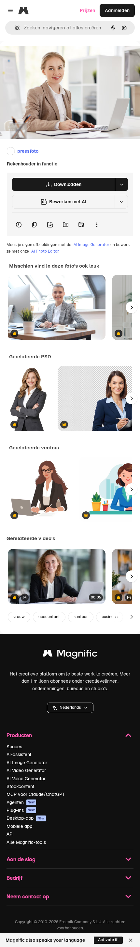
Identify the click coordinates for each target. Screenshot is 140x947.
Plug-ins (21, 810)
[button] (70, 708)
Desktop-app (26, 818)
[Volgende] (131, 307)
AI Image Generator (91, 244)
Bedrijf (14, 877)
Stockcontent (20, 786)
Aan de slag (21, 859)
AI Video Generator (26, 770)
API (10, 834)
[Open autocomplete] (14, 27)
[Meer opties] (96, 224)
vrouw (19, 616)
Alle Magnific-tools (26, 842)
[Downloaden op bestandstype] (121, 184)
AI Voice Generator (26, 779)
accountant (49, 616)
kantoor (81, 616)
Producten (19, 735)
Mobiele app (19, 826)
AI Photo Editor (45, 251)
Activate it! (108, 939)
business (110, 616)
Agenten (21, 802)
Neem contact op (28, 896)
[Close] (130, 940)
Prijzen (87, 10)
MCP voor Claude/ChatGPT (36, 794)
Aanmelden (117, 10)
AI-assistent (19, 754)
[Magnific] (70, 655)
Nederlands (70, 707)
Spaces (14, 747)
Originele (43, 56)
